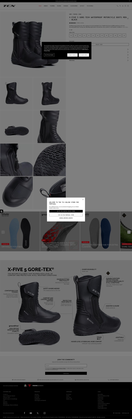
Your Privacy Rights (49, 54)
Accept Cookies (84, 54)
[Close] (83, 199)
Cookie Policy (84, 49)
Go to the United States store (66, 211)
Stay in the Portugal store (66, 215)
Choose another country (66, 218)
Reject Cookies (72, 54)
